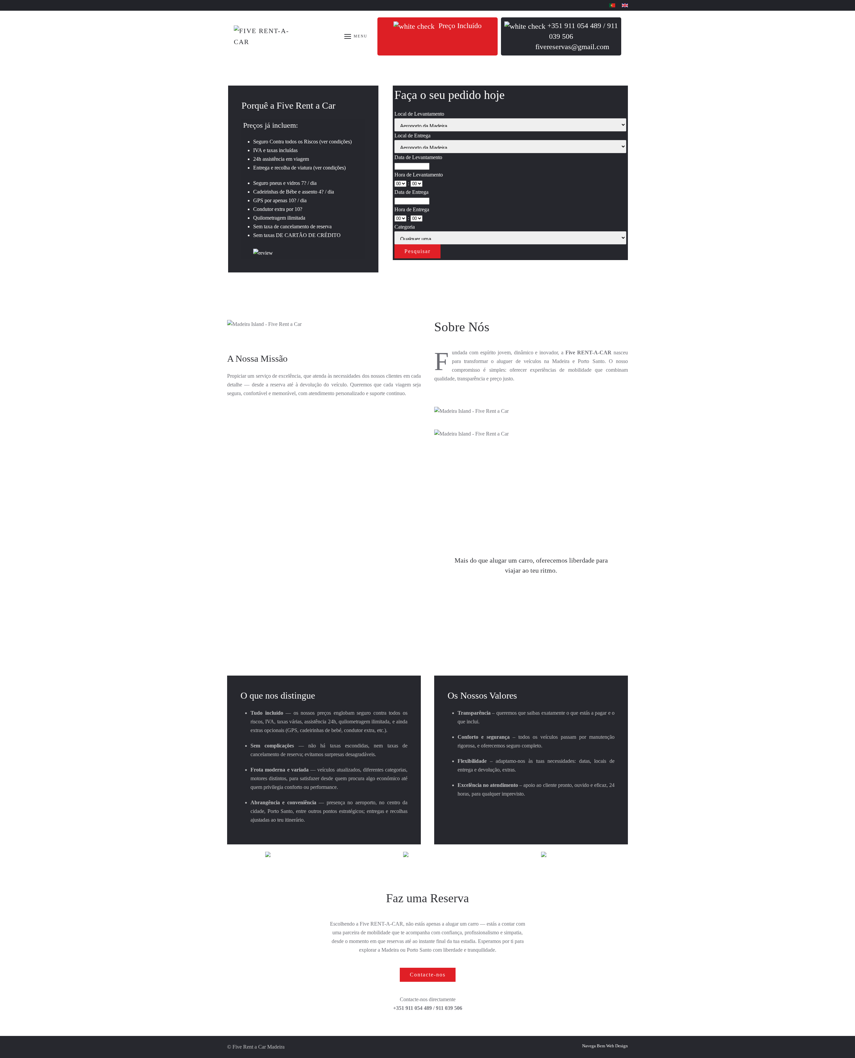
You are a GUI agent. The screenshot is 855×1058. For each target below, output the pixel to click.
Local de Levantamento (419, 114)
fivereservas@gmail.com (572, 46)
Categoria (404, 227)
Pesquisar (417, 251)
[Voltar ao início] (267, 36)
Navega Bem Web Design (605, 1045)
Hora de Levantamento (418, 175)
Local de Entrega (412, 135)
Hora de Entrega (411, 209)
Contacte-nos (428, 974)
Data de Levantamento (418, 157)
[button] (355, 36)
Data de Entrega (411, 192)
